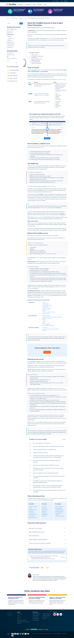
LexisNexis (56, 286)
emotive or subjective (60, 388)
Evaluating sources (10, 34)
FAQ (53, 1)
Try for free (47, 138)
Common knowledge (60, 516)
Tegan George (41, 27)
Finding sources (10, 32)
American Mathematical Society (48, 325)
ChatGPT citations (33, 509)
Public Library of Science (47, 318)
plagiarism (56, 498)
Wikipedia (33, 422)
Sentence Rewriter (46, 615)
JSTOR (44, 302)
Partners (19, 617)
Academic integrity (59, 511)
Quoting (44, 516)
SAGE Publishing (46, 306)
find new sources (44, 207)
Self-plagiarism (59, 508)
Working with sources (10, 54)
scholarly (31, 433)
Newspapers (30, 211)
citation (50, 498)
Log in (62, 1)
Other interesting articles (35, 61)
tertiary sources (44, 71)
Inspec (44, 322)
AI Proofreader (36, 615)
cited (57, 180)
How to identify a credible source (37, 56)
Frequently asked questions (36, 63)
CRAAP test (10, 40)
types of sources (41, 69)
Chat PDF (44, 618)
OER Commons (47, 295)
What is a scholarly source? (12, 29)
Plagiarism (20, 4)
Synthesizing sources (10, 43)
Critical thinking (9, 47)
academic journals (38, 217)
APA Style (44, 506)
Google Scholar (59, 274)
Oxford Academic (46, 303)
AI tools (46, 498)
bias (41, 30)
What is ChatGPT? (33, 517)
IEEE (7, 56)
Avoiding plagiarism (60, 509)
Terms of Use (64, 633)
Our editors (19, 613)
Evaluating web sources (35, 60)
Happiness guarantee (57, 633)
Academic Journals (46, 309)
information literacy (50, 38)
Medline (44, 319)
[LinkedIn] (61, 614)
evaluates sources (42, 95)
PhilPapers (45, 330)
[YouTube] (54, 614)
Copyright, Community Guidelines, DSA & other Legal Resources (23, 622)
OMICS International (46, 315)
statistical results (63, 84)
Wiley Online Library (46, 313)
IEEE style (44, 511)
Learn (45, 4)
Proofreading (28, 4)
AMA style (44, 512)
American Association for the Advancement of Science (52, 317)
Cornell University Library (47, 305)
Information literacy (10, 45)
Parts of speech (10, 52)
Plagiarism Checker (37, 613)
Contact (55, 612)
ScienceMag (46, 253)
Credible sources (11, 38)
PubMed (44, 321)
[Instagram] (57, 614)
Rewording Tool (46, 617)
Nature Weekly (53, 253)
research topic (53, 186)
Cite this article (62, 557)
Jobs (18, 615)
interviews (58, 91)
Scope (43, 273)
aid (44, 433)
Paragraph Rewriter (46, 613)
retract (40, 270)
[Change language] (8, 634)
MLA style (44, 508)
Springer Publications (46, 323)
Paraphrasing (45, 514)
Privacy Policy (35, 633)
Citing (34, 4)
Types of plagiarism (60, 506)
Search (66, 1)
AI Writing (40, 4)
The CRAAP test (34, 57)
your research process (61, 79)
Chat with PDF (34, 45)
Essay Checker (36, 620)
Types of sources (34, 54)
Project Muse (45, 327)
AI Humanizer (35, 617)
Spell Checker (35, 618)
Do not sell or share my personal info (45, 633)
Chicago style (45, 509)
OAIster (44, 310)
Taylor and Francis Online (47, 307)
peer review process (33, 223)
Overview (9, 36)
